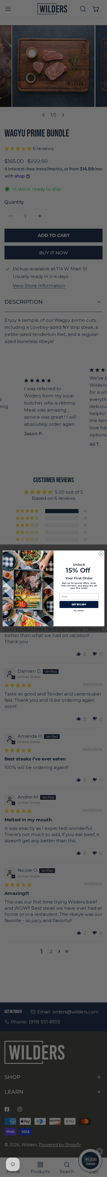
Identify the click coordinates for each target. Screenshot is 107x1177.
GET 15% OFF (79, 605)
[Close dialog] (101, 554)
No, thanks (79, 610)
